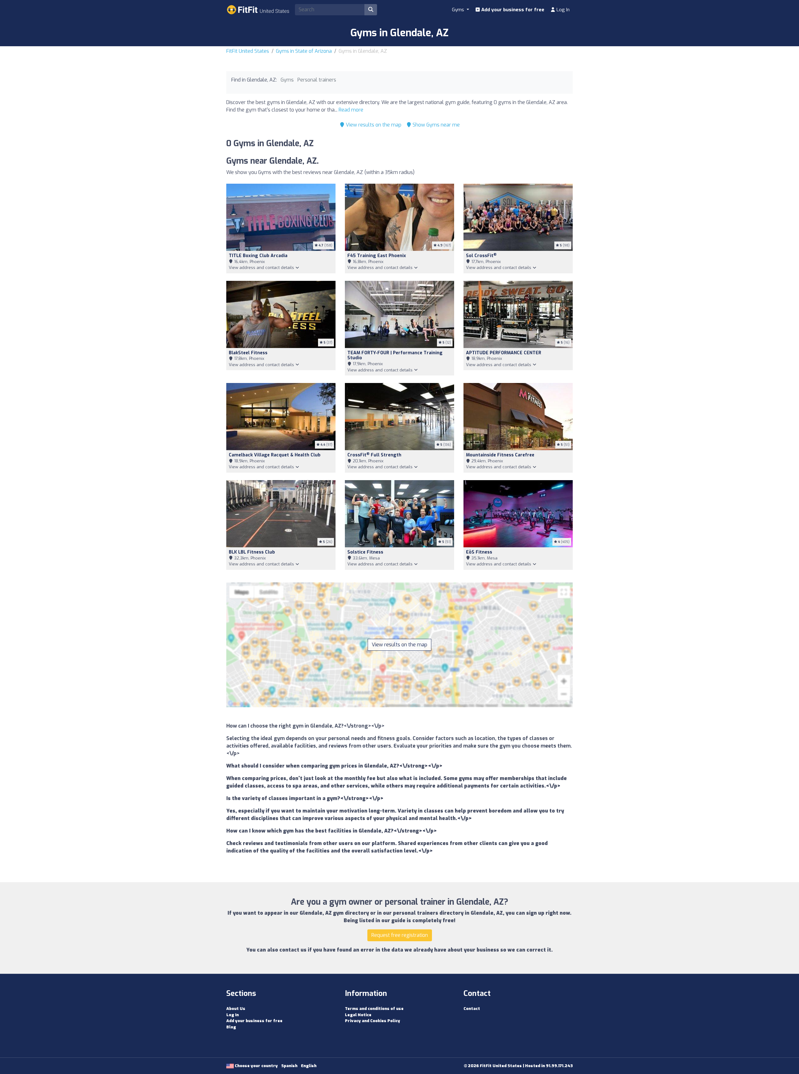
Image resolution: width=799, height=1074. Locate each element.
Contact (471, 1008)
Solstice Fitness (365, 552)
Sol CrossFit (481, 256)
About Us (235, 1008)
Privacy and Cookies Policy (372, 1020)
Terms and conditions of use (374, 1008)
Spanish (289, 1065)
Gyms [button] (458, 10)
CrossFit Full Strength (374, 455)
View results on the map (373, 125)
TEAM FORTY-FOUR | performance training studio (395, 355)
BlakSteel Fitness (248, 353)
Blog (231, 1027)
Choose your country (256, 1065)
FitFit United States (247, 51)
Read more (351, 110)
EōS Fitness (479, 552)
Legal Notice (358, 1014)
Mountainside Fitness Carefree (500, 455)
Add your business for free (512, 10)
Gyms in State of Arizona (304, 51)
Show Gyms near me (435, 125)
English (308, 1065)
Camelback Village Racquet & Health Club (275, 455)
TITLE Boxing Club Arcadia (258, 256)
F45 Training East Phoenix (376, 256)
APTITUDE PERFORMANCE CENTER (503, 353)
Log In (562, 10)
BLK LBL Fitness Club (252, 552)
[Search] (371, 9)
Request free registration (399, 935)
